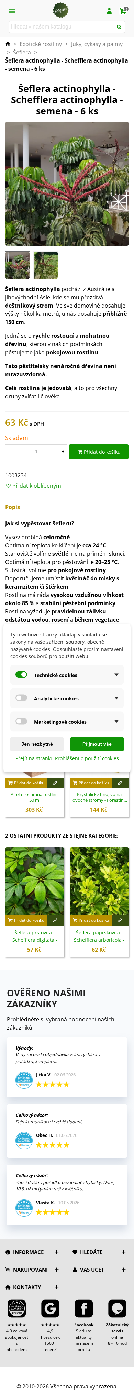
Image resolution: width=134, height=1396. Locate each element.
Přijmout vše (97, 744)
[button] (67, 507)
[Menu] (11, 10)
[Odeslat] (119, 27)
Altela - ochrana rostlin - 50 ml (35, 797)
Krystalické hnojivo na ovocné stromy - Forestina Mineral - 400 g (99, 797)
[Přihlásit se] (109, 10)
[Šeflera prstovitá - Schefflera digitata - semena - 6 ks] (34, 881)
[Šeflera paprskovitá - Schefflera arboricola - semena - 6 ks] (99, 881)
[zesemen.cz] (60, 10)
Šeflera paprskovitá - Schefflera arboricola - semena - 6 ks (99, 939)
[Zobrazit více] (55, 783)
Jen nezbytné (37, 744)
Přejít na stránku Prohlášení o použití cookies (67, 758)
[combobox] (61, 27)
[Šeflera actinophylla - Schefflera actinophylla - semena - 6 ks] (67, 183)
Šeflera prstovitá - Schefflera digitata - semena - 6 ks (34, 939)
